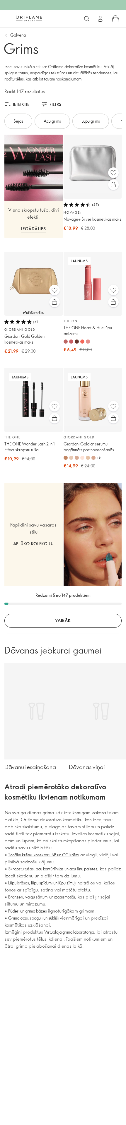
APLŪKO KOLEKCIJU (33, 543)
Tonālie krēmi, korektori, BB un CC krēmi (43, 855)
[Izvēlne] (7, 19)
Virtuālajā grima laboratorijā (69, 932)
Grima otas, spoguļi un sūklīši (33, 918)
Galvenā (18, 35)
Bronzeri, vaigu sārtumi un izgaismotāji (41, 897)
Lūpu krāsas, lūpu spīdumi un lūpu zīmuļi (42, 883)
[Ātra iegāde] (113, 184)
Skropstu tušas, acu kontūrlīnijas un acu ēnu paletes (52, 869)
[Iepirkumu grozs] (115, 19)
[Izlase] (113, 172)
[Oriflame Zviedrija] (29, 18)
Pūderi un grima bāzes (27, 911)
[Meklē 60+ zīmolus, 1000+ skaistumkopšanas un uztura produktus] (86, 18)
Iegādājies (33, 228)
